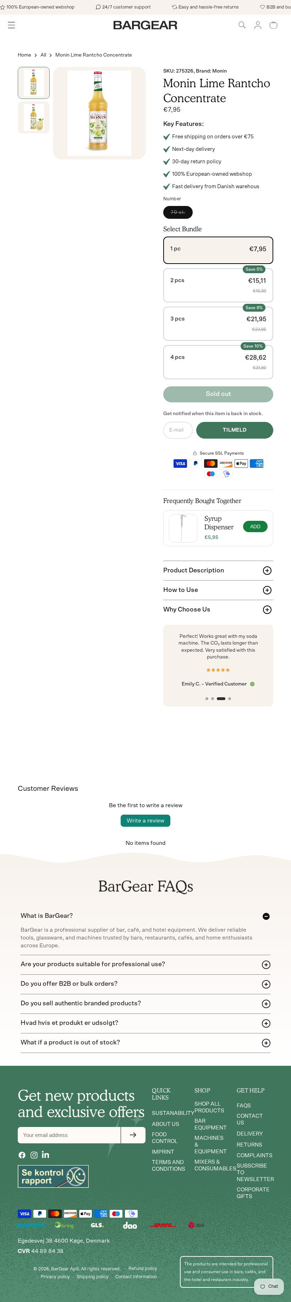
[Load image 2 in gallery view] (34, 117)
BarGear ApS (65, 1269)
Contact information (136, 1277)
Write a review (145, 821)
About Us (165, 1124)
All (43, 55)
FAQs (244, 1105)
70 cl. (182, 214)
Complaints (255, 1155)
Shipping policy (93, 1277)
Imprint (163, 1152)
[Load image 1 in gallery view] (34, 83)
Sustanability (173, 1113)
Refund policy (142, 1268)
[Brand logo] (53, 1176)
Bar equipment (210, 1124)
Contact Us (250, 1119)
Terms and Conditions (168, 1166)
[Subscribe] (133, 1135)
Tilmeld (235, 430)
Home (24, 55)
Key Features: (183, 124)
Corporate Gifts (253, 1193)
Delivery (250, 1134)
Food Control (165, 1138)
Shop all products (209, 1107)
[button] (242, 25)
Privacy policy (55, 1277)
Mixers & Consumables (215, 1165)
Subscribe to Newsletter (255, 1172)
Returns (249, 1145)
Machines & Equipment (210, 1145)
